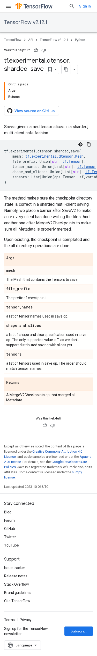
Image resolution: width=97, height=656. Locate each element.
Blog (7, 512)
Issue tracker (14, 568)
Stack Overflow (16, 584)
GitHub (9, 529)
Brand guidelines (17, 593)
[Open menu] (8, 6)
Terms (9, 620)
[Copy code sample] (89, 144)
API (30, 40)
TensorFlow (12, 40)
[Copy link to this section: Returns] (24, 383)
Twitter (10, 537)
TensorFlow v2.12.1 (25, 22)
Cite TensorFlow (17, 601)
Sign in (85, 6)
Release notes (15, 576)
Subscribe (79, 631)
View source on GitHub (34, 110)
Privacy (26, 620)
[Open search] (72, 6)
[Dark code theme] (80, 144)
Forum (9, 520)
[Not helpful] (44, 50)
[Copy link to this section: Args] (19, 258)
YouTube (11, 545)
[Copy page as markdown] (66, 69)
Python (80, 40)
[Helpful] (36, 50)
